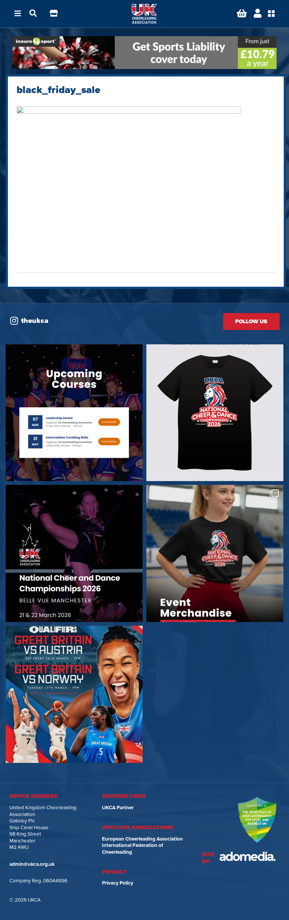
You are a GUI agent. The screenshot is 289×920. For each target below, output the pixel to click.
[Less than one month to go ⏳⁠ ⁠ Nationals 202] (74, 553)
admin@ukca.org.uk (32, 864)
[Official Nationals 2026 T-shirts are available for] (214, 412)
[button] (17, 14)
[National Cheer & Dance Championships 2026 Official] (214, 553)
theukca (35, 320)
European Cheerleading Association (142, 839)
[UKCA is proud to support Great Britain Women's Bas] (74, 694)
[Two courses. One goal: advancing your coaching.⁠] (74, 412)
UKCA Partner (118, 808)
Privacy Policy (117, 883)
